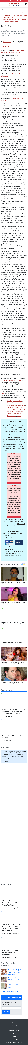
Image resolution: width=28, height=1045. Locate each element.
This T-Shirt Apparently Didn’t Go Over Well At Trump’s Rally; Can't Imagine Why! (11, 927)
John (17, 409)
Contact (14, 1028)
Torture (18, 414)
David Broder (20, 403)
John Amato (7, 42)
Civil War (9, 401)
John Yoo (22, 409)
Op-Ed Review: (8, 26)
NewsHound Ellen (6, 908)
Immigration (11, 409)
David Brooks (11, 405)
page (2, 393)
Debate (18, 405)
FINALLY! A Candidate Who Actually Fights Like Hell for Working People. (14, 986)
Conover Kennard (6, 933)
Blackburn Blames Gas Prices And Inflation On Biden (11, 952)
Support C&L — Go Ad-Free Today (14, 1)
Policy (13, 411)
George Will (18, 407)
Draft (23, 405)
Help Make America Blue (11, 991)
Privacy (14, 1034)
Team (14, 1022)
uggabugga (5, 46)
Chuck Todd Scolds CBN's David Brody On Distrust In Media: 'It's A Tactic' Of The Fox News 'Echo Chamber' (13, 711)
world (19, 416)
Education (10, 407)
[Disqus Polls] (14, 782)
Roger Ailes (19, 411)
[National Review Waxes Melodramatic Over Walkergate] (14, 726)
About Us (14, 1025)
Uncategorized (11, 416)
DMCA (14, 1036)
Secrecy (9, 414)
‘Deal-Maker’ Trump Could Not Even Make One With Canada (11, 903)
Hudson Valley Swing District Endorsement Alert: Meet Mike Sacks (14, 979)
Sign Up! (6, 1012)
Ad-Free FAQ (21, 524)
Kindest (9, 546)
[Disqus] (14, 820)
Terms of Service (6, 760)
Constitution (11, 403)
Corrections (14, 1039)
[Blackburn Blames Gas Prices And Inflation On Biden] (11, 942)
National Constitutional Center (11, 380)
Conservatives (17, 401)
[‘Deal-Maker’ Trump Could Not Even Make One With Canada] (11, 893)
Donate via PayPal (19, 542)
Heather (4, 957)
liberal (9, 411)
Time (14, 414)
